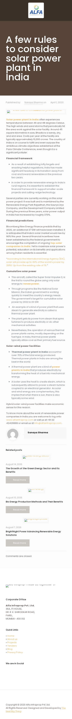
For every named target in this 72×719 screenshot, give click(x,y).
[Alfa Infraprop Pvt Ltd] (36, 10)
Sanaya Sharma (33, 102)
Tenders (12, 645)
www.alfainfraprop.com (19, 419)
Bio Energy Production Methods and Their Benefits (34, 501)
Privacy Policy (15, 652)
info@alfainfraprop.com (48, 423)
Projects (12, 642)
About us (12, 639)
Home (10, 636)
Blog (9, 649)
